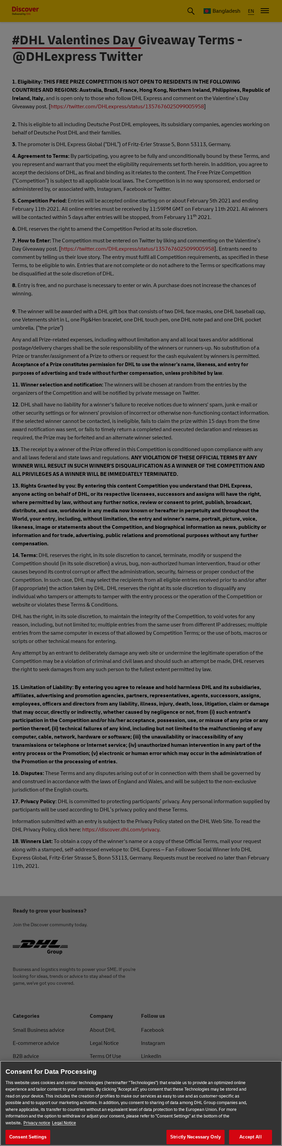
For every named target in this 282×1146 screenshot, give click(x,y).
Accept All (250, 1136)
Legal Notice (64, 1123)
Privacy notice (36, 1123)
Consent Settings (27, 1136)
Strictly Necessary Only (195, 1136)
